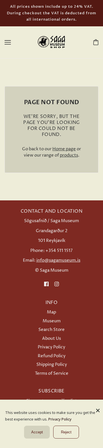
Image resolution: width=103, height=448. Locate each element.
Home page (64, 149)
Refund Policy (52, 356)
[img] (46, 283)
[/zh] (51, 42)
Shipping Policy (51, 365)
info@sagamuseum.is (58, 260)
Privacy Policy (51, 347)
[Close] (98, 408)
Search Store (51, 330)
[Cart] (95, 42)
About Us (51, 338)
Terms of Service (51, 373)
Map (51, 312)
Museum (52, 321)
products (69, 155)
